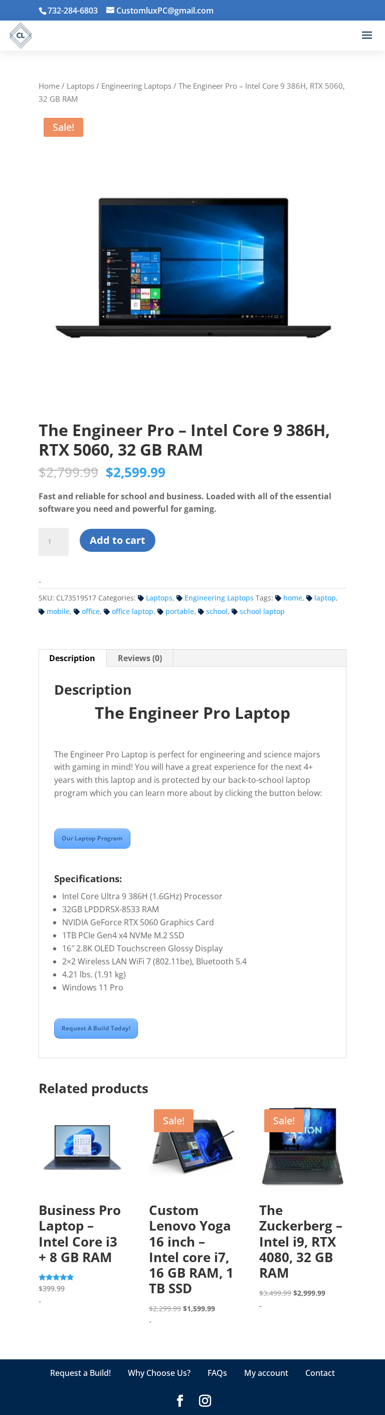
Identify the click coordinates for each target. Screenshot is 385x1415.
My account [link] (266, 1372)
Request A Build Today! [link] (96, 1028)
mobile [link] (58, 611)
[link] (160, 10)
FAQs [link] (217, 1372)
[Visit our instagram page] (205, 1401)
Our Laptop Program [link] (92, 838)
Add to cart (117, 540)
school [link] (217, 611)
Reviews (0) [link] (140, 658)
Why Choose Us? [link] (159, 1372)
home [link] (292, 597)
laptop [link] (325, 597)
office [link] (91, 611)
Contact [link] (320, 1372)
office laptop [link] (132, 611)
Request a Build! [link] (80, 1372)
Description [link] (72, 658)
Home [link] (49, 86)
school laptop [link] (262, 611)
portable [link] (179, 611)
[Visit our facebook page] (179, 1401)
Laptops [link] (80, 86)
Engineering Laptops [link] (136, 86)
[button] (367, 36)
